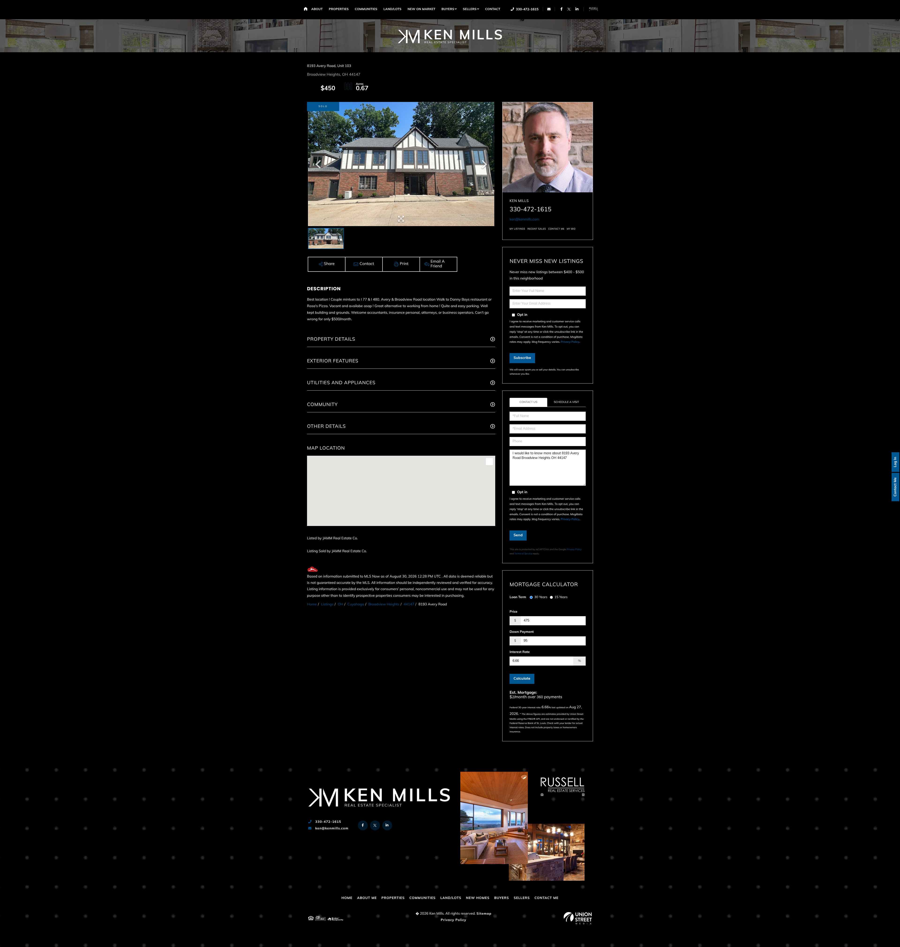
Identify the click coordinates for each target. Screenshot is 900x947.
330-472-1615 (527, 9)
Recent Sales (537, 229)
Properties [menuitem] (339, 9)
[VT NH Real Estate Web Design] (578, 918)
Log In (895, 462)
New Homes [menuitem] (477, 898)
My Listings (517, 229)
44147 (409, 604)
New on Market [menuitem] (421, 9)
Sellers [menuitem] (470, 9)
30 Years (541, 597)
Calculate (522, 679)
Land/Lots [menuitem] (392, 9)
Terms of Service (523, 553)
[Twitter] (568, 9)
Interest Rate (520, 652)
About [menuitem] (317, 9)
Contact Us (528, 402)
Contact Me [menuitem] (546, 898)
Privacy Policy (570, 342)
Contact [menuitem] (492, 9)
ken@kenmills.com (524, 219)
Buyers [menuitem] (448, 9)
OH (340, 604)
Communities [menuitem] (366, 9)
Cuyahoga (355, 604)
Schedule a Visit (566, 402)
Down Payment (522, 632)
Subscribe (522, 358)
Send (518, 535)
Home (312, 604)
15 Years (561, 597)
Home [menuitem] (305, 8)
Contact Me (895, 486)
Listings (327, 604)
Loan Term (518, 597)
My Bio (571, 229)
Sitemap (483, 914)
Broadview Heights (383, 604)
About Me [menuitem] (367, 898)
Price (513, 612)
